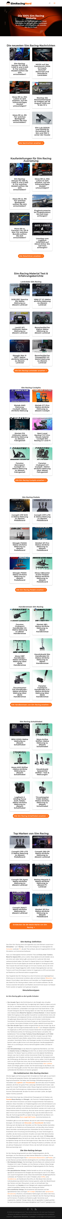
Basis (21, 1117)
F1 (38, 1027)
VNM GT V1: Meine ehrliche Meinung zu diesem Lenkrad (42, 302)
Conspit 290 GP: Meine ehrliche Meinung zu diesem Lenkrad (42, 854)
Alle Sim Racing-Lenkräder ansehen (30, 371)
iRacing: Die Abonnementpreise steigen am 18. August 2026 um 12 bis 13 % (42, 101)
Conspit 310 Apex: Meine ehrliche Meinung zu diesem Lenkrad (19, 882)
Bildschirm (49, 978)
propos (33, 1216)
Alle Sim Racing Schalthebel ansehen (30, 816)
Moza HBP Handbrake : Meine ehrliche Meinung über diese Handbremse (20, 660)
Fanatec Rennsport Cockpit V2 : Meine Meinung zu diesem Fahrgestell (19, 467)
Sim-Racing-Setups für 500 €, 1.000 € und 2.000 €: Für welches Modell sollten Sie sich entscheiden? (19, 69)
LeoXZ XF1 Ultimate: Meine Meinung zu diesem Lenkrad (19, 330)
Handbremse (12, 1179)
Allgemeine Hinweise (20, 1216)
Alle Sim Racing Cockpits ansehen (29, 480)
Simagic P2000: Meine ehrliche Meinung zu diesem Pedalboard (20, 546)
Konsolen (9, 949)
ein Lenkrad (30, 1157)
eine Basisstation (39, 1157)
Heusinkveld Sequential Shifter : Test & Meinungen (42, 772)
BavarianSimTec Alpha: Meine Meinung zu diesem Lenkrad (42, 330)
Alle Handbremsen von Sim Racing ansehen (30, 705)
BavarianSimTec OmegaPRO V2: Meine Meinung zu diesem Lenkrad (42, 359)
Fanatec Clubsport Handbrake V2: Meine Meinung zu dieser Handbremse (19, 629)
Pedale (29, 1117)
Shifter (43, 1177)
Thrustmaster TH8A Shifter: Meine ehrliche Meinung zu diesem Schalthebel (42, 801)
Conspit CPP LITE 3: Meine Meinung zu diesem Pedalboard (42, 517)
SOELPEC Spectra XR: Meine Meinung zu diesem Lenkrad (19, 302)
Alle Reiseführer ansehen (30, 256)
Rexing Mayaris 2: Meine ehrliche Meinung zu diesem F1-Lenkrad (42, 883)
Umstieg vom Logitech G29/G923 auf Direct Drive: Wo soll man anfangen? (42, 243)
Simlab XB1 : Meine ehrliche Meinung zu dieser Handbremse (42, 628)
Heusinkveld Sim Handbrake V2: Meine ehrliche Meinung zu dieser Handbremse (42, 658)
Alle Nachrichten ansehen (30, 143)
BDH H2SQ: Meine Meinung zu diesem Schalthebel (19, 742)
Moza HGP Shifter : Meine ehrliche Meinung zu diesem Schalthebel (19, 771)
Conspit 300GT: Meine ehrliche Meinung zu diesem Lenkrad (19, 910)
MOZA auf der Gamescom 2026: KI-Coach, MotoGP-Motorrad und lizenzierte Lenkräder (42, 69)
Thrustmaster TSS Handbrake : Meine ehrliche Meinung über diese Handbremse (19, 692)
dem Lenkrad (47, 1063)
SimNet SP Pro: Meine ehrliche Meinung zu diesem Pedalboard (42, 546)
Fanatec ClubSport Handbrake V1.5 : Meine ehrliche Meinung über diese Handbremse (42, 691)
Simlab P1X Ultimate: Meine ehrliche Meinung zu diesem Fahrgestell (19, 437)
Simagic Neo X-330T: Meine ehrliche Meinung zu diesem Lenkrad (19, 359)
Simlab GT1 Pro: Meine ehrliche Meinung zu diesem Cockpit (42, 408)
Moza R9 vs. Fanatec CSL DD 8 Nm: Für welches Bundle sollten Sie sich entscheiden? (19, 233)
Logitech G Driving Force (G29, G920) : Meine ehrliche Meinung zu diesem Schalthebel (20, 802)
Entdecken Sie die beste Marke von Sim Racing (30, 926)
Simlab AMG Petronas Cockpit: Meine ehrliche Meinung (19, 408)
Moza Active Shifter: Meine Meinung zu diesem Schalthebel (42, 743)
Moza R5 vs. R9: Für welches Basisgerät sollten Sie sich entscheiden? (20, 118)
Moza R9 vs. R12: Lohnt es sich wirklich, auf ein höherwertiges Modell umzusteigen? (19, 101)
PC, (20, 949)
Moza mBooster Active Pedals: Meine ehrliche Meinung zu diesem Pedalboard (42, 577)
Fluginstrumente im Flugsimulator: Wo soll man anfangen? (42, 213)
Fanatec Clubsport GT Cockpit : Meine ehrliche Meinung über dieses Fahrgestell (42, 467)
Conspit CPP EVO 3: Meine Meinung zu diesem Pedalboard (19, 517)
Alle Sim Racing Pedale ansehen (30, 590)
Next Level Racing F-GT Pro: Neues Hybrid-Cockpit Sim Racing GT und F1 (42, 437)
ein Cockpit (31, 1191)
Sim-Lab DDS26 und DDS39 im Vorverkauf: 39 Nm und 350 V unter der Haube (42, 131)
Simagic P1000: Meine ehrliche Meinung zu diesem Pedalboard (20, 576)
